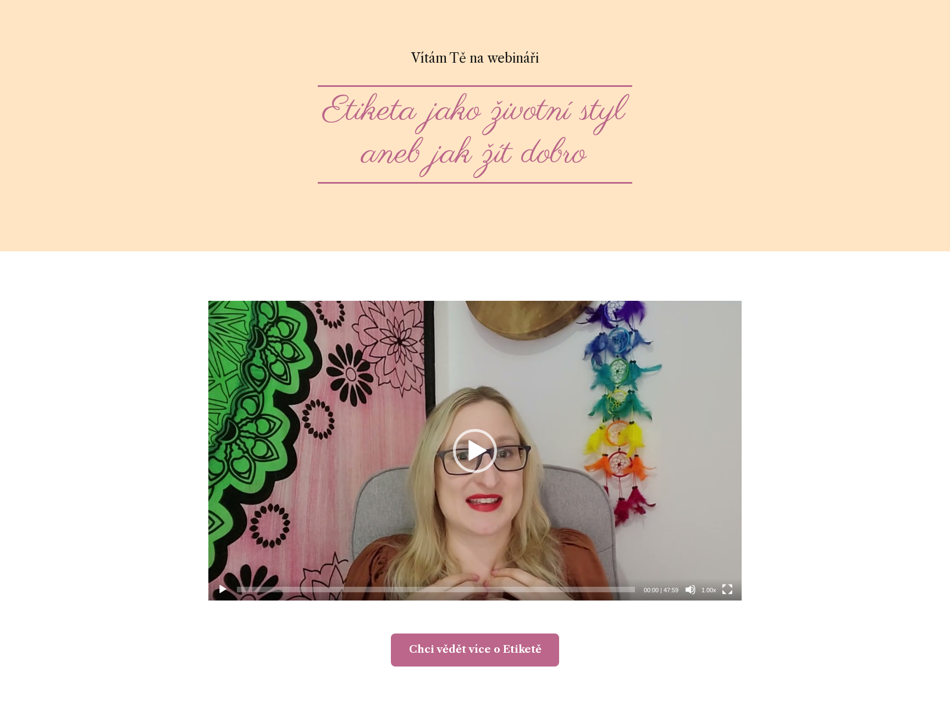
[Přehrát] (222, 589)
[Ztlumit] (690, 589)
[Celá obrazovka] (727, 589)
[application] (475, 451)
